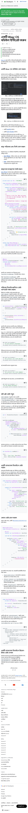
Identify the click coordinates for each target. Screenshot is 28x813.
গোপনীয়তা (3, 719)
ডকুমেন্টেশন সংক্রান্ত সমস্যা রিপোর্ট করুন (9, 776)
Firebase (3, 793)
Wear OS (3, 60)
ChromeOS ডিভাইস (5, 731)
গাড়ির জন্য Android (5, 733)
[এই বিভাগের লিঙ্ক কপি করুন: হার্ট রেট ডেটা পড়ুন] (15, 394)
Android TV (3, 735)
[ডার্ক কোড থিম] (24, 179)
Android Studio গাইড (5, 760)
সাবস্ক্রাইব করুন (21, 806)
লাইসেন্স (8, 803)
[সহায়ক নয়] (12, 34)
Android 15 (3, 745)
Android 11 (3, 754)
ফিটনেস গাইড (18, 31)
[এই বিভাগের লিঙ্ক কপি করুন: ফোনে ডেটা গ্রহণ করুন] (18, 518)
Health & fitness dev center (9, 5)
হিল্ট (5, 162)
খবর (2, 700)
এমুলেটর (9, 129)
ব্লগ (1, 702)
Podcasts (3, 705)
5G (1, 721)
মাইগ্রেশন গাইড (4, 14)
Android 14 (3, 747)
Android (3, 692)
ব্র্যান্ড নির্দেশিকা (15, 803)
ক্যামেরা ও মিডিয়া (4, 717)
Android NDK (4, 768)
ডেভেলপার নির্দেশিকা (5, 762)
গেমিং (2, 710)
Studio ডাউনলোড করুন (5, 766)
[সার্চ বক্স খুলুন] (15, 1)
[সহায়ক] (10, 34)
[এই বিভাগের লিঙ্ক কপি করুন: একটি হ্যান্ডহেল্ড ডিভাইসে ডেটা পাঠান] (6, 468)
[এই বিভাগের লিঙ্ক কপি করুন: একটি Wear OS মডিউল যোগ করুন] (2, 71)
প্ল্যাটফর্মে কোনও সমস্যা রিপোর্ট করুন (8, 774)
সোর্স (2, 698)
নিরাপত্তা (2, 696)
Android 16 (3, 743)
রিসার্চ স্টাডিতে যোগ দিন (5, 780)
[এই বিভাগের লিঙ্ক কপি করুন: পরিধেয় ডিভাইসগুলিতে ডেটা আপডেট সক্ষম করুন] (17, 290)
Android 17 (3, 741)
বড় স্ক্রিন (2, 727)
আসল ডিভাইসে (10, 132)
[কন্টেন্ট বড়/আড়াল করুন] (11, 48)
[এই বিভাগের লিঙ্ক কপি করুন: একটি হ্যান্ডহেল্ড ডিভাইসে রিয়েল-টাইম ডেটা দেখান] (14, 653)
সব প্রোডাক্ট (3, 798)
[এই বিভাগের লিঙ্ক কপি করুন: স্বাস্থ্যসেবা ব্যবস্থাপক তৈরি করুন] (23, 169)
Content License (18, 675)
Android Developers (5, 29)
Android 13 (3, 750)
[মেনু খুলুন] (2, 1)
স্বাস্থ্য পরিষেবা (7, 156)
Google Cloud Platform (6, 796)
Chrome (3, 791)
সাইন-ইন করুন (23, 1)
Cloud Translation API (11, 21)
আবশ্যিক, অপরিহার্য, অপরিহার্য (16, 29)
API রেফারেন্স (3, 764)
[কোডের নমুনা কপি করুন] (26, 179)
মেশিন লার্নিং (3, 712)
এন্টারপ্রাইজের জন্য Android (6, 694)
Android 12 (3, 752)
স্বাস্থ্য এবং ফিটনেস (4, 715)
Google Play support (5, 778)
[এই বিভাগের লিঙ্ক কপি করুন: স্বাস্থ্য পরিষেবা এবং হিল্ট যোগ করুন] (2, 149)
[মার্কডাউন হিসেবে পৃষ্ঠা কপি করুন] (7, 44)
